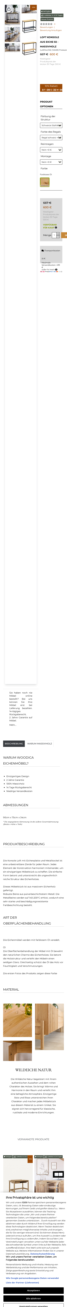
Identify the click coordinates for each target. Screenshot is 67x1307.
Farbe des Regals (51, 131)
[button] (9, 9)
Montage (46, 156)
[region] (33, 1247)
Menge (47, 235)
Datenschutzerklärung (42, 1249)
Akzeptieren (33, 1286)
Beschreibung (14, 743)
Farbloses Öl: (46, 174)
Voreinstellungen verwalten (33, 1302)
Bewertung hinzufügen (51, 30)
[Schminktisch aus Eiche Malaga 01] (18, 1179)
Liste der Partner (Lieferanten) (22, 1278)
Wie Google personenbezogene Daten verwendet (32, 1273)
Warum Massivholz (39, 743)
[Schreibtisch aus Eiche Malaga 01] (49, 1178)
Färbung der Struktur (48, 118)
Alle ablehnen (33, 1294)
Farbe (44, 168)
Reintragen (47, 144)
